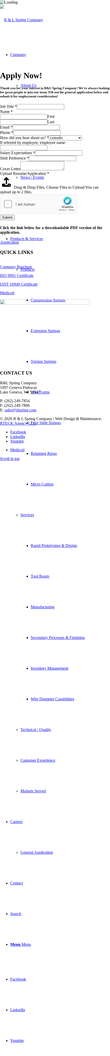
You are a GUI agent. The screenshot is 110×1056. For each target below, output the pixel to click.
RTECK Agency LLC (18, 423)
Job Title (8, 106)
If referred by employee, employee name (32, 142)
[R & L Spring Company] (21, 20)
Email (6, 127)
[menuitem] (60, 514)
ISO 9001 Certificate (17, 275)
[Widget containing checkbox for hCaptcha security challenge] (38, 204)
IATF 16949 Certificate (19, 284)
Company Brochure (16, 267)
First (50, 116)
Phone (6, 132)
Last (50, 122)
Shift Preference (14, 158)
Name (6, 111)
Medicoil (7, 293)
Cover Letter (10, 169)
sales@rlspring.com (20, 410)
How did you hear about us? (24, 138)
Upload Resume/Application (24, 173)
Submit (7, 217)
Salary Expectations (17, 153)
